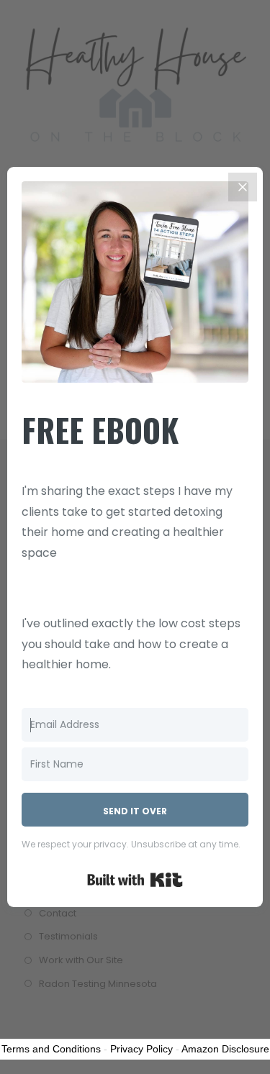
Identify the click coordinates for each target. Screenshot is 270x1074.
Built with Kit (135, 880)
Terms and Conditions (51, 1049)
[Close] (242, 187)
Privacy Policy (141, 1049)
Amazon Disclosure (225, 1049)
